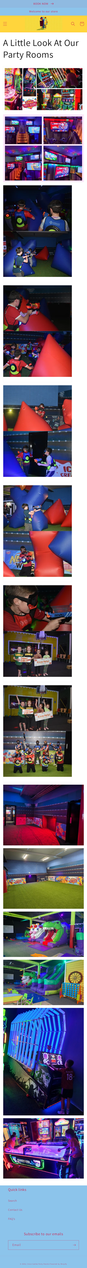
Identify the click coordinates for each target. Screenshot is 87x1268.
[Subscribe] (74, 1245)
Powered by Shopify (58, 1264)
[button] (5, 23)
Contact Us (15, 1210)
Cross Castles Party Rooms (38, 1264)
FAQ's (11, 1219)
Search (12, 1200)
